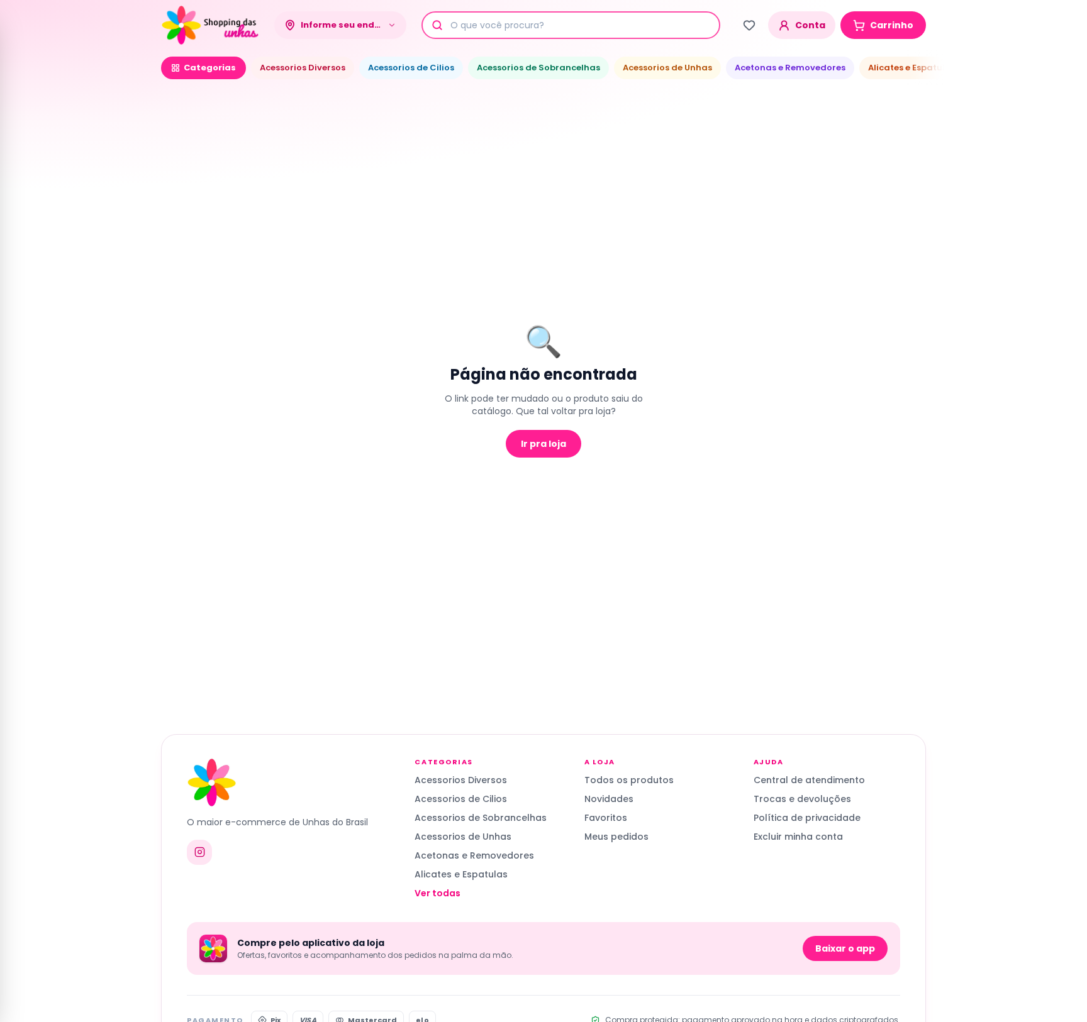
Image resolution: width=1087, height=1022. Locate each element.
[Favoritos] (749, 25)
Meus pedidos (616, 836)
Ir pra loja (543, 443)
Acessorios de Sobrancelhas (538, 68)
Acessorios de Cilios (411, 68)
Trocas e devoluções (802, 799)
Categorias (210, 68)
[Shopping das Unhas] (210, 25)
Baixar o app (845, 948)
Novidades (608, 799)
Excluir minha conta (798, 836)
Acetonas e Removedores (790, 68)
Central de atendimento (809, 780)
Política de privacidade (807, 817)
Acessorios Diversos (302, 68)
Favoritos (605, 817)
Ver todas (437, 893)
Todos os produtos (629, 780)
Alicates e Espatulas (912, 68)
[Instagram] (199, 852)
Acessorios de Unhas (667, 68)
